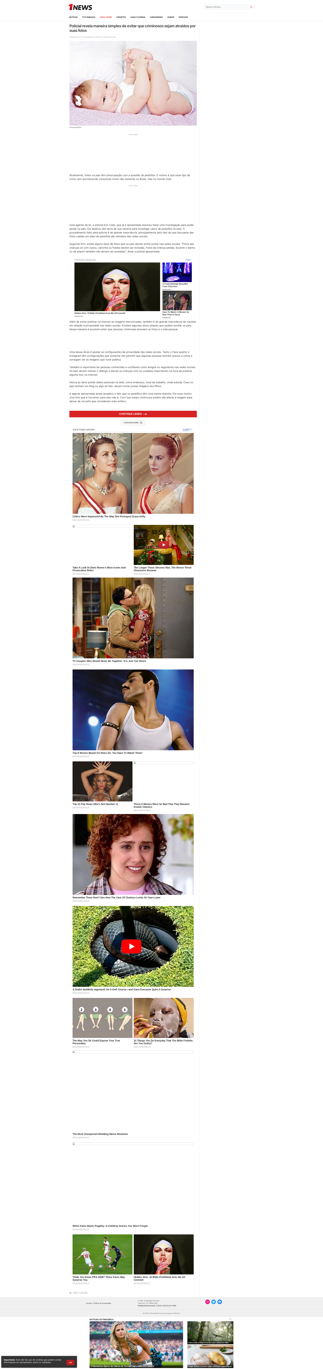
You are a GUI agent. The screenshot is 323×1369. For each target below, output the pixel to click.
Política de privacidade (102, 1303)
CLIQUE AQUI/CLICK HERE (166, 1306)
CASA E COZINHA (137, 17)
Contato (89, 1303)
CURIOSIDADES (156, 17)
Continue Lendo (130, 413)
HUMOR (170, 17)
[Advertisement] (133, 153)
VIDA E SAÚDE (106, 17)
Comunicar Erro (131, 423)
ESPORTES (121, 17)
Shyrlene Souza (109, 37)
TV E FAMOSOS (88, 17)
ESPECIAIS (183, 17)
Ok (70, 1362)
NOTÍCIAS (73, 17)
